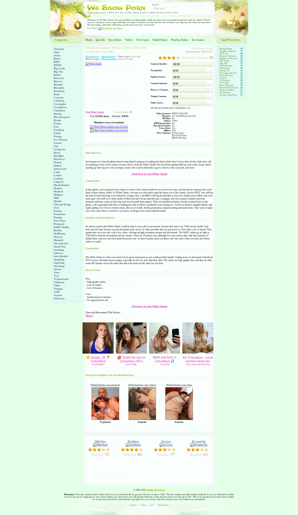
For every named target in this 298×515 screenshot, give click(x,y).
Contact (133, 504)
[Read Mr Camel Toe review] (198, 444)
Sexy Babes (114, 39)
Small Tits (59, 246)
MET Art (224, 53)
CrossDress (60, 107)
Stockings (59, 266)
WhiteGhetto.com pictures (105, 384)
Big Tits (58, 71)
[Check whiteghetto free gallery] (105, 419)
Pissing (58, 217)
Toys (56, 275)
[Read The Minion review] (133, 444)
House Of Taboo (227, 90)
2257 (151, 504)
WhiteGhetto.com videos (142, 384)
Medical (58, 191)
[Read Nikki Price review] (100, 444)
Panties (58, 210)
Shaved (58, 236)
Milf (56, 197)
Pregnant (59, 223)
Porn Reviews (92, 56)
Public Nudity (61, 227)
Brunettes (59, 91)
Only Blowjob (226, 75)
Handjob (59, 155)
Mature (58, 188)
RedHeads (59, 233)
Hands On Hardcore (229, 87)
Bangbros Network (228, 58)
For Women (60, 139)
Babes (57, 58)
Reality (58, 230)
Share (89, 315)
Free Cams (142, 39)
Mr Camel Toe (199, 441)
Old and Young (62, 204)
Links (143, 504)
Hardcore (59, 159)
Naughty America (228, 51)
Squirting (59, 262)
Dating (57, 113)
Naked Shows (159, 39)
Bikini (57, 74)
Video (57, 285)
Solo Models (61, 256)
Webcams (59, 298)
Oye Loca (166, 441)
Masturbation (61, 185)
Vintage (58, 288)
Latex (57, 172)
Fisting (58, 136)
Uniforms (59, 282)
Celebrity (59, 100)
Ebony (57, 123)
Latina (57, 175)
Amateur (59, 48)
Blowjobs (59, 87)
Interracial (60, 168)
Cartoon (58, 97)
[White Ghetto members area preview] (109, 126)
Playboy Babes (179, 39)
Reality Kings (226, 48)
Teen (56, 272)
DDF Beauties (226, 65)
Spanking (59, 259)
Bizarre (58, 81)
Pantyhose (59, 214)
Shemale (58, 240)
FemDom (59, 129)
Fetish (57, 133)
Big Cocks (59, 68)
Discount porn (62, 116)
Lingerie (59, 181)
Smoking (59, 249)
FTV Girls (224, 82)
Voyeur (58, 295)
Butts (57, 94)
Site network (61, 243)
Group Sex (60, 149)
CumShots (59, 110)
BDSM (57, 65)
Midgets (58, 194)
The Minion (133, 441)
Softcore (58, 253)
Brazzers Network (228, 56)
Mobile (58, 201)
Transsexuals (61, 278)
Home (89, 39)
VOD (56, 291)
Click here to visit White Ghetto (149, 173)
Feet (56, 126)
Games (58, 142)
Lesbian (58, 178)
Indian (57, 165)
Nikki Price (100, 441)
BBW (57, 61)
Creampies (60, 104)
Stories (58, 269)
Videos (129, 39)
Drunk (57, 120)
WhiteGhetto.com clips (179, 384)
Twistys (223, 78)
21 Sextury (225, 80)
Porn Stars (60, 220)
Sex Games (198, 39)
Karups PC (224, 70)
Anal (56, 52)
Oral (56, 207)
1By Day (224, 63)
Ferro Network (226, 85)
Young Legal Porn (228, 95)
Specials (100, 39)
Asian (57, 55)
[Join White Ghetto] (94, 63)
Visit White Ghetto (95, 112)
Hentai (57, 162)
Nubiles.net (225, 68)
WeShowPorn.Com (96, 12)
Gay (56, 146)
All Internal (225, 92)
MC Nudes (224, 61)
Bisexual (59, 78)
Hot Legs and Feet (228, 73)
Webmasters (163, 504)
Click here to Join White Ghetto (149, 306)
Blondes (58, 84)
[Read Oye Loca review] (166, 444)
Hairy (57, 152)
